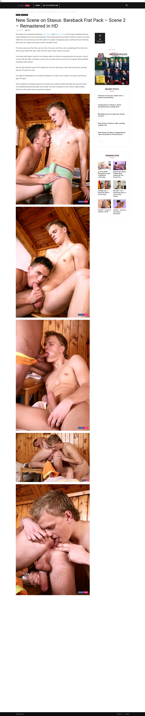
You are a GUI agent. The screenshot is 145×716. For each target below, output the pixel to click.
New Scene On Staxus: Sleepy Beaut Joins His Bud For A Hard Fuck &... (111, 133)
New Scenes (31, 12)
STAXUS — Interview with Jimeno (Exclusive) (119, 211)
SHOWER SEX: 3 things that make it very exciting (103, 192)
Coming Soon (102, 109)
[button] (126, 6)
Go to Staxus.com (50, 5)
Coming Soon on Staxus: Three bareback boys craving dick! (109, 106)
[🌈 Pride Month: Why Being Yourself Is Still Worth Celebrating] (104, 165)
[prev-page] (99, 142)
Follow (100, 33)
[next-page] (102, 142)
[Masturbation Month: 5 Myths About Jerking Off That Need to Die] (119, 165)
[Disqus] (53, 626)
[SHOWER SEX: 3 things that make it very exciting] (104, 184)
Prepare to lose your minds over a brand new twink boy (110, 96)
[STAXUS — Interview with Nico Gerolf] (104, 203)
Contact (127, 714)
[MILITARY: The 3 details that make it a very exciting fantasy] (119, 184)
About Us (119, 714)
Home (37, 5)
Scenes (24, 12)
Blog (99, 100)
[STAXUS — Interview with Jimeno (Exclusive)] (119, 203)
